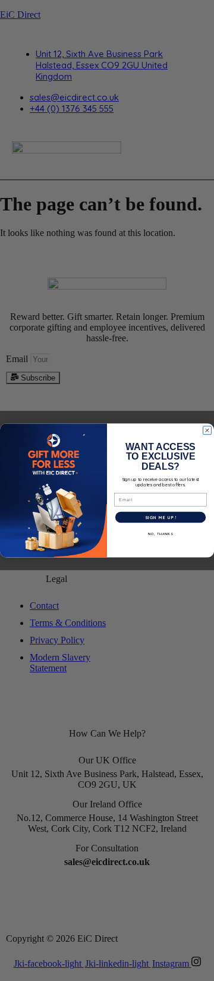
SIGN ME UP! (161, 517)
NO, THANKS (161, 534)
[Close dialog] (207, 430)
